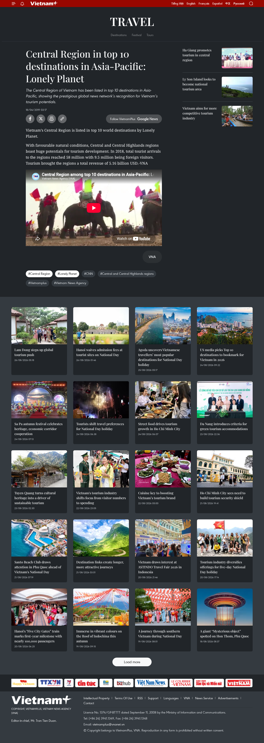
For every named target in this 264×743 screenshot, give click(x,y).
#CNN (88, 273)
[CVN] (181, 683)
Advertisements (228, 698)
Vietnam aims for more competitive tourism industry (200, 113)
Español (217, 3)
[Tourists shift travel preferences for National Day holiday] (101, 399)
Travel (132, 21)
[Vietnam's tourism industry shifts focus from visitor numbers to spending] (101, 468)
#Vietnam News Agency (70, 283)
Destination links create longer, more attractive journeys (100, 564)
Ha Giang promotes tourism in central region (197, 55)
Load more (132, 661)
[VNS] (151, 683)
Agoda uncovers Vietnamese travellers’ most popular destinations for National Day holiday (160, 357)
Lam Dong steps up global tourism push (33, 352)
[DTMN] (209, 683)
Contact (89, 703)
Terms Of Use (123, 698)
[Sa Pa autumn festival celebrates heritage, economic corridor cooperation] (39, 399)
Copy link (62, 118)
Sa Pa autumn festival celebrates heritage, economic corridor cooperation (38, 429)
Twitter (41, 118)
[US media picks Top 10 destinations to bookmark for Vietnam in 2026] (225, 325)
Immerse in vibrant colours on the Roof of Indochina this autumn (99, 636)
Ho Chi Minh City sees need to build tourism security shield (222, 495)
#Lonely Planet (67, 273)
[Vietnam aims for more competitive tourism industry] (237, 116)
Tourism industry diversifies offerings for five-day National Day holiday (222, 567)
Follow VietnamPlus (122, 119)
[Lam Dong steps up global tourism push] (39, 325)
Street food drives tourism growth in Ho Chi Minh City (159, 426)
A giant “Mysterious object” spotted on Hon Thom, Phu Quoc (224, 633)
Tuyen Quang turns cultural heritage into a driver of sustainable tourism (35, 498)
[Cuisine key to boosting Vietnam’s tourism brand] (163, 468)
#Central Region (39, 273)
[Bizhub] (124, 683)
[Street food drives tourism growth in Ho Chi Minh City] (163, 399)
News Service (204, 698)
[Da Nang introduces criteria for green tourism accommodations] (225, 399)
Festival (136, 35)
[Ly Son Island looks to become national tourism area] (237, 87)
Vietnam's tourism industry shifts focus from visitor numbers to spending (101, 498)
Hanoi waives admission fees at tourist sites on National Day (99, 352)
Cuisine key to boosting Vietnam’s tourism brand (156, 495)
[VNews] (69, 683)
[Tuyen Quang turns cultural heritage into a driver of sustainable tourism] (39, 468)
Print (51, 118)
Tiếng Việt (177, 3)
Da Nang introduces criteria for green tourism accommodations (224, 426)
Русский (238, 3)
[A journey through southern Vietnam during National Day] (163, 607)
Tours (150, 35)
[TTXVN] (50, 683)
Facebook (30, 118)
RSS (140, 698)
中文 (227, 3)
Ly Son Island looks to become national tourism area (199, 84)
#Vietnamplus (37, 283)
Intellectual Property (97, 698)
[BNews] (106, 683)
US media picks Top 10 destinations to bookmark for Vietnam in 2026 (222, 355)
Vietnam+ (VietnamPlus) (44, 3)
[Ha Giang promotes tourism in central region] (237, 58)
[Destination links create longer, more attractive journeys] (101, 538)
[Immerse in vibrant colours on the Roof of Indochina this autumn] (101, 607)
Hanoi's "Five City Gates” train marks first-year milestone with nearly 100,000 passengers (38, 636)
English (191, 3)
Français (204, 3)
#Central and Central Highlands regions (127, 273)
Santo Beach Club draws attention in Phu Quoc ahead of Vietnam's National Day (37, 567)
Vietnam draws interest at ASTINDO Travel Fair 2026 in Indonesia (160, 567)
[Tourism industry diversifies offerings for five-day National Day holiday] (225, 538)
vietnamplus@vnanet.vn (109, 724)
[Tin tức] (86, 683)
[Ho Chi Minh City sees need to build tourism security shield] (225, 468)
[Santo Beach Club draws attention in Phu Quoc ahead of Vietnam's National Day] (39, 538)
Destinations (119, 35)
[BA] (239, 683)
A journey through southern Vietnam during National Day (160, 633)
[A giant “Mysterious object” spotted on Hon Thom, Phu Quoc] (225, 607)
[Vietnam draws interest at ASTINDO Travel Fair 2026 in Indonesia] (163, 538)
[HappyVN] (24, 683)
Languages (171, 698)
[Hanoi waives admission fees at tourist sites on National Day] (101, 325)
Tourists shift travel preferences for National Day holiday (100, 426)
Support (153, 698)
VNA (187, 698)
